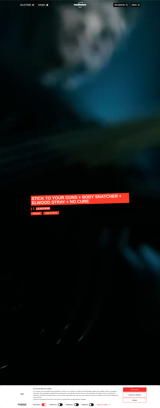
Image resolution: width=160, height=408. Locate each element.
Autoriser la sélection (135, 395)
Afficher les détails (102, 404)
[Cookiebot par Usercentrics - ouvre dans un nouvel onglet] (22, 404)
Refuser (134, 400)
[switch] (60, 404)
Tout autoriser (135, 389)
